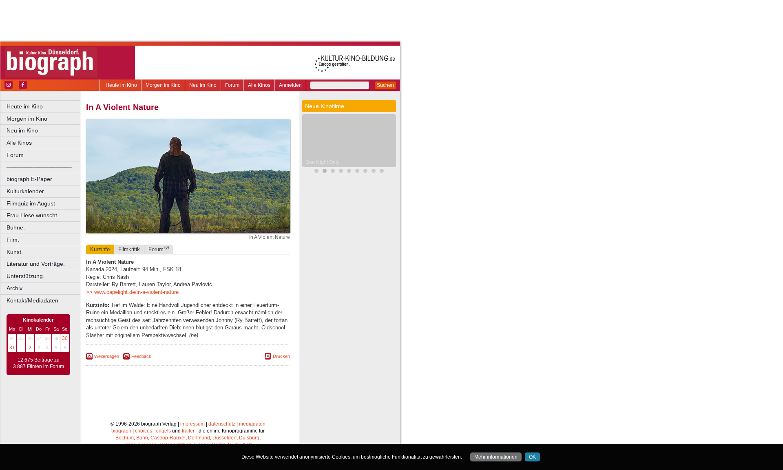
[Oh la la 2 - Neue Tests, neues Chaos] (333, 172)
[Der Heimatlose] (382, 172)
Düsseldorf (224, 438)
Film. (13, 239)
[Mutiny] (349, 172)
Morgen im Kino (163, 85)
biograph (121, 431)
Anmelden (290, 85)
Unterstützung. (25, 276)
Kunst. (15, 252)
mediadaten (252, 424)
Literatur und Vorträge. (36, 263)
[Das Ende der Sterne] (316, 172)
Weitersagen (106, 356)
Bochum (124, 438)
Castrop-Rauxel (168, 438)
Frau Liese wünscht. (33, 215)
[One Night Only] (325, 172)
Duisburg (249, 438)
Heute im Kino (121, 85)
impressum (192, 424)
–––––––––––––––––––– (39, 167)
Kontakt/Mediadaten (32, 300)
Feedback (141, 356)
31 (12, 348)
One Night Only (322, 162)
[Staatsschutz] (357, 172)
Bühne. (16, 227)
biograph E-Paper (29, 179)
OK (532, 457)
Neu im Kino (203, 85)
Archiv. (15, 288)
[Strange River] (373, 172)
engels (163, 431)
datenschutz (221, 424)
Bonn (142, 438)
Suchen (385, 85)
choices (143, 431)
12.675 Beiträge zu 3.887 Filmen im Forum (38, 363)
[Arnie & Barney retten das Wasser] (365, 172)
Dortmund (199, 438)
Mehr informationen (496, 457)
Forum (232, 85)
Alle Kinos (259, 85)
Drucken (281, 356)
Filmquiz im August (31, 203)
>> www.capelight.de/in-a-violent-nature (132, 292)
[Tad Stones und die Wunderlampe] (341, 172)
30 (65, 338)
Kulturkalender (25, 191)
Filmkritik (129, 249)
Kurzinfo (100, 249)
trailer (188, 431)
